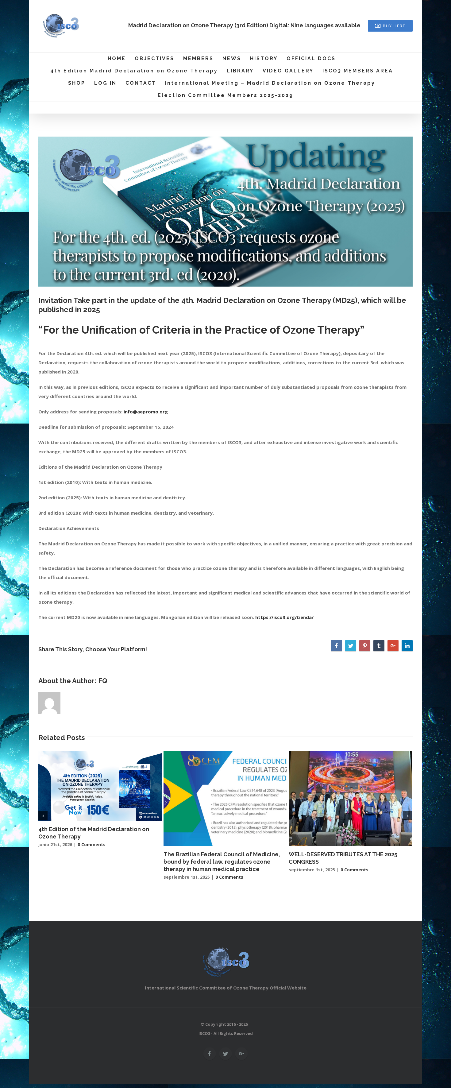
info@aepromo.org (146, 411)
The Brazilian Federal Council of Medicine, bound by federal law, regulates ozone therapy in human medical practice (222, 861)
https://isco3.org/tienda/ (284, 617)
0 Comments (92, 844)
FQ (102, 681)
